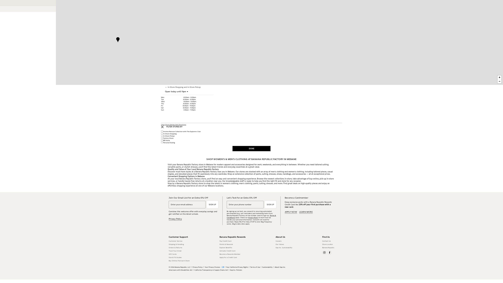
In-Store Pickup (168, 136)
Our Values (280, 244)
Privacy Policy (175, 219)
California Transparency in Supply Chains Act (211, 270)
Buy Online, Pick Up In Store (179, 261)
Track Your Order (175, 251)
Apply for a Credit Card (228, 257)
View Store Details (168, 125)
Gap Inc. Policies (236, 270)
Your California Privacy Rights (237, 267)
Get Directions (180, 125)
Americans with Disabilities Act (180, 270)
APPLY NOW (291, 212)
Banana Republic (328, 248)
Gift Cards (173, 254)
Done (251, 149)
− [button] (499, 81)
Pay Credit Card (225, 241)
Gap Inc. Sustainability (284, 248)
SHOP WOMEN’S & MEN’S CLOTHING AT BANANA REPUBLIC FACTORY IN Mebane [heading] (251, 159)
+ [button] (499, 77)
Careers (278, 241)
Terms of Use (255, 267)
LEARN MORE (306, 212)
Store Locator (327, 244)
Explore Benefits (226, 248)
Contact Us (326, 241)
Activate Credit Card (227, 251)
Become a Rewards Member (230, 254)
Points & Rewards (226, 244)
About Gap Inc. (280, 267)
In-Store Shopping (170, 134)
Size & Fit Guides (175, 257)
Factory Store (168, 138)
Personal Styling (169, 143)
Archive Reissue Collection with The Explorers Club (182, 131)
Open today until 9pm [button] (175, 92)
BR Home (166, 140)
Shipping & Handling (176, 244)
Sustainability (267, 267)
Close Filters (162, 127)
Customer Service (175, 241)
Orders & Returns (175, 248)
